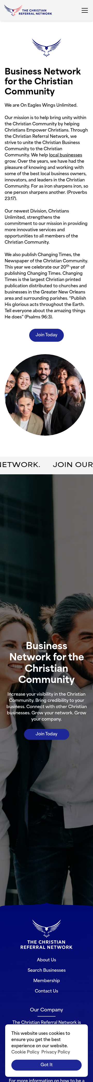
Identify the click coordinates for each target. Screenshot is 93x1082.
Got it (47, 1065)
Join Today (46, 335)
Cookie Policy (25, 1052)
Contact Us (46, 991)
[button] (84, 10)
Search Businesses (47, 971)
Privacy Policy (55, 1052)
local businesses (65, 155)
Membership (46, 981)
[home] (28, 10)
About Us (46, 960)
